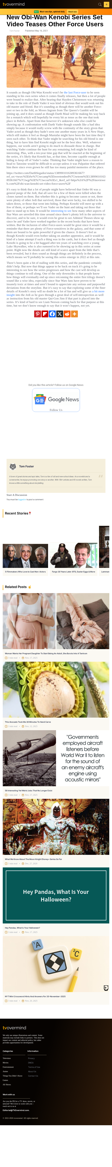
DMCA (30, 1104)
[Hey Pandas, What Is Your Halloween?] (56, 935)
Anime (5, 1113)
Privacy (31, 1100)
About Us (32, 1113)
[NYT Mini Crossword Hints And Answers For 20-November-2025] (56, 1003)
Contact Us (33, 1118)
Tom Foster (14, 31)
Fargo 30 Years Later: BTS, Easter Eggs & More (73, 611)
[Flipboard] (45, 353)
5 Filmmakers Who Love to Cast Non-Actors (25, 611)
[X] (59, 353)
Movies (6, 1104)
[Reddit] (67, 353)
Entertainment (9, 1109)
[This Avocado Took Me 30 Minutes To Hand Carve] (56, 729)
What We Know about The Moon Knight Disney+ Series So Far (33, 898)
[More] (74, 353)
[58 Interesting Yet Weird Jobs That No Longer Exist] (56, 798)
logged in (22, 539)
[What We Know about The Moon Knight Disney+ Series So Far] (56, 866)
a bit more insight (34, 330)
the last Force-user (85, 92)
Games (6, 1122)
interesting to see (76, 232)
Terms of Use (34, 1109)
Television (7, 1100)
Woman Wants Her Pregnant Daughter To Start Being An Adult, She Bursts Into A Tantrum (46, 693)
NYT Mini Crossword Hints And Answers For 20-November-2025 (35, 1036)
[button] (106, 5)
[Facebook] (52, 353)
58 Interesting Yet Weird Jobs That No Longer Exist (28, 830)
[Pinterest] (37, 353)
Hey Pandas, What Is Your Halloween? (22, 967)
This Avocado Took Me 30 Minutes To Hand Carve (28, 761)
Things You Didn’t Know (13, 1117)
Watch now (72, 12)
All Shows (7, 1126)
